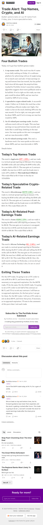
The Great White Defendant (13, 453)
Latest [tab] (9, 432)
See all (5, 483)
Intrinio (31, 509)
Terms (15, 511)
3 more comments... (8, 422)
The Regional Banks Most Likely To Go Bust (16, 468)
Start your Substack (16, 516)
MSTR (27, 192)
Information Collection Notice (21, 334)
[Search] (39, 432)
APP (24, 159)
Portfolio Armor (11, 23)
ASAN (21, 220)
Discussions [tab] (17, 432)
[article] (21, 443)
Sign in (39, 3)
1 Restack (19, 341)
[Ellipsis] (40, 381)
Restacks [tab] (15, 363)
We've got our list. (8, 472)
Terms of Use (31, 332)
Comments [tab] (6, 363)
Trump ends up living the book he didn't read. (15, 456)
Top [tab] (4, 432)
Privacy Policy (37, 334)
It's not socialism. (8, 443)
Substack (12, 521)
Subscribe (31, 3)
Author (8, 383)
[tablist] (10, 363)
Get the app (31, 516)
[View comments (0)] (13, 448)
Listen (39, 24)
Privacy (37, 509)
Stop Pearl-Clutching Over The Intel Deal (17, 439)
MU (31, 244)
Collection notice (24, 511)
